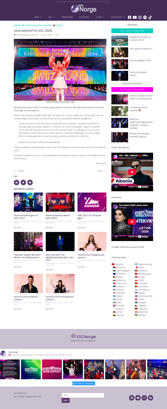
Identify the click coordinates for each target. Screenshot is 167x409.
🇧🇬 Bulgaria (119, 280)
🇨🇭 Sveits (139, 299)
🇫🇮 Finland (118, 289)
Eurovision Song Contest (38, 25)
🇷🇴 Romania (141, 286)
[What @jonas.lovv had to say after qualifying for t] (136, 369)
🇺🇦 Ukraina (140, 315)
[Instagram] (140, 17)
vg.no (103, 163)
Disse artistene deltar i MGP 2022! (58, 217)
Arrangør (67, 17)
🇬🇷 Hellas (118, 296)
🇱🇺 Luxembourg (143, 264)
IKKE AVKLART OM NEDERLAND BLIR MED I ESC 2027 (60, 257)
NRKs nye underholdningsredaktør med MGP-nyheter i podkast (141, 123)
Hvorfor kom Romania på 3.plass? (59, 298)
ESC (50, 17)
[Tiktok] (150, 17)
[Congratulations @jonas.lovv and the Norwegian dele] (157, 369)
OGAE (99, 17)
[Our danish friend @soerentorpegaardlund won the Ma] (115, 369)
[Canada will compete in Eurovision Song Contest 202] (52, 369)
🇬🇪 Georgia (119, 292)
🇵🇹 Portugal (141, 283)
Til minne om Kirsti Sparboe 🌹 (138, 109)
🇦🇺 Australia (119, 273)
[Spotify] (145, 17)
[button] (16, 182)
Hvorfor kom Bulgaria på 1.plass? (91, 256)
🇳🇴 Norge (57, 25)
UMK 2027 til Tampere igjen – (89, 217)
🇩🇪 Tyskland (141, 308)
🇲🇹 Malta (139, 267)
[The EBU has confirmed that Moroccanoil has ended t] (10, 369)
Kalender (84, 17)
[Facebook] (129, 17)
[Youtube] (135, 17)
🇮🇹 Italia (117, 302)
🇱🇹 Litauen (118, 315)
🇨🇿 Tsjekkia (140, 305)
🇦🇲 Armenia (119, 267)
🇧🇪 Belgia (118, 276)
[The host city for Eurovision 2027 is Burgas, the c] (31, 369)
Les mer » (18, 227)
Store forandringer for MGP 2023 (26, 217)
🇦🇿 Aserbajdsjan (121, 270)
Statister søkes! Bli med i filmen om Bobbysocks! (27, 256)
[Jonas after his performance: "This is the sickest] (94, 369)
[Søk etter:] (82, 395)
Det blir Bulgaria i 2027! (141, 60)
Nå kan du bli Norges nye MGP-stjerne (139, 135)
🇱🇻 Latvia (118, 311)
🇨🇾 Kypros (118, 308)
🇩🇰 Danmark (119, 283)
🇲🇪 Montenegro (143, 273)
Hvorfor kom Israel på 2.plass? (26, 298)
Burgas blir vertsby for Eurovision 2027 (140, 38)
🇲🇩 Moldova (141, 270)
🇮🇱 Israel (117, 299)
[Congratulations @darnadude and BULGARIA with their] (73, 369)
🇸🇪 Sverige (140, 302)
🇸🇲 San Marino (142, 289)
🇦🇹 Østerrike (141, 311)
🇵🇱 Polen (139, 280)
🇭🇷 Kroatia (118, 305)
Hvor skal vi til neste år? (141, 48)
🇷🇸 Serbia (140, 292)
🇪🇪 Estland (118, 286)
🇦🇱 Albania (117, 264)
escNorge (116, 17)
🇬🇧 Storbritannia (143, 296)
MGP (37, 17)
